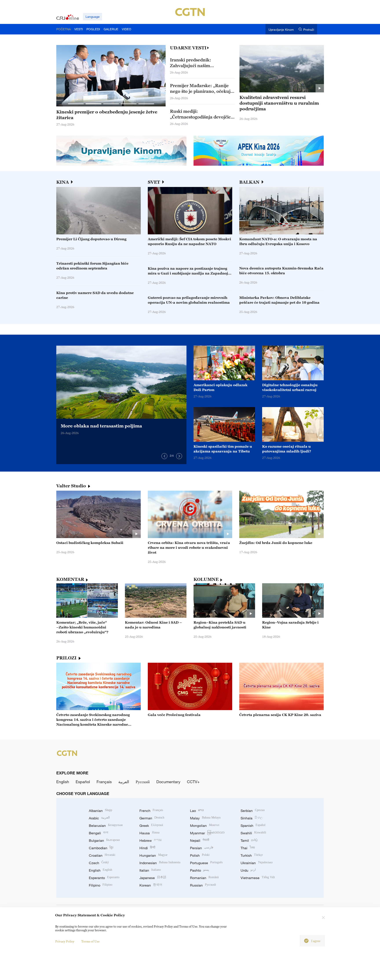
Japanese (152, 878)
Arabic (99, 818)
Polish (200, 855)
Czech (99, 863)
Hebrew (150, 840)
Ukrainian (256, 863)
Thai (248, 848)
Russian (203, 885)
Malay (205, 818)
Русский (143, 781)
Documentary (168, 781)
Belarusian (105, 825)
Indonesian (159, 863)
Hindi (147, 848)
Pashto (199, 870)
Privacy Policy (64, 941)
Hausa (149, 833)
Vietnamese (258, 878)
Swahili (253, 833)
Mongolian (204, 825)
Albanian (100, 810)
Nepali (199, 840)
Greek (151, 825)
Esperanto (104, 878)
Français (104, 781)
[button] (76, 103)
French (151, 810)
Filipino (100, 885)
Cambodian (101, 848)
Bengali (98, 833)
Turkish (252, 855)
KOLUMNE (206, 579)
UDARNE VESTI (188, 47)
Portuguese (206, 863)
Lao (197, 810)
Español (83, 781)
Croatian (102, 855)
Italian (150, 870)
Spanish (253, 825)
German (151, 818)
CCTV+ (193, 781)
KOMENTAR (70, 579)
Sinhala (252, 818)
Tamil (249, 840)
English (62, 781)
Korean (150, 885)
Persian (201, 848)
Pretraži (308, 29)
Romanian (204, 878)
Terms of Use (90, 941)
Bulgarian (104, 840)
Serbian (253, 810)
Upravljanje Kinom (281, 29)
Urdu (248, 870)
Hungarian (153, 855)
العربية (123, 781)
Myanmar (207, 833)
